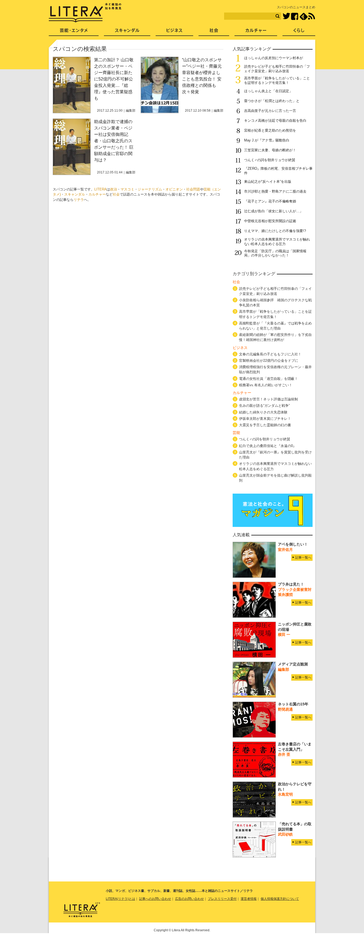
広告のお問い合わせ (189, 899)
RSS (311, 16)
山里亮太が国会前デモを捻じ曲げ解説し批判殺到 (275, 477)
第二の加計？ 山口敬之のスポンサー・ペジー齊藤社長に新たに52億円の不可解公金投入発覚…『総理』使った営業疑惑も (114, 79)
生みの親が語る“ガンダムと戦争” (264, 406)
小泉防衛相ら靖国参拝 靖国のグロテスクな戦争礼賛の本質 (275, 302)
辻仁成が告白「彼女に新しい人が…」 (273, 211)
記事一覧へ (303, 557)
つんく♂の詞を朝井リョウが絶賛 (269, 160)
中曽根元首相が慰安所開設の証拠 (270, 221)
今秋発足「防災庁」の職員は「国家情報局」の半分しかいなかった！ (275, 253)
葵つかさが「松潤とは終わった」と (272, 101)
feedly (304, 16)
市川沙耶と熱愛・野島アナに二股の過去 (275, 191)
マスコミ (127, 189)
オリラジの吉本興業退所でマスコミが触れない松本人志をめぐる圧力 (277, 241)
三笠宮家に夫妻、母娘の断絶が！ (270, 150)
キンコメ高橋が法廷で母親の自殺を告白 (275, 121)
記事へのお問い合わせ (155, 899)
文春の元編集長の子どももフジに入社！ (270, 354)
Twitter (286, 16)
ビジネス (174, 32)
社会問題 (193, 189)
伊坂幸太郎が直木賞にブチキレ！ (265, 419)
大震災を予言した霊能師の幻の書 (265, 425)
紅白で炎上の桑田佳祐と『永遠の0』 (267, 446)
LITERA (100, 189)
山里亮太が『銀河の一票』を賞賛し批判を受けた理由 (275, 454)
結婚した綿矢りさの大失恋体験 (263, 412)
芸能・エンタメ (74, 32)
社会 (116, 194)
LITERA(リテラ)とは (120, 899)
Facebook (294, 16)
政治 (113, 189)
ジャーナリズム (150, 189)
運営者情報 (249, 899)
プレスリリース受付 (222, 899)
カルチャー (97, 194)
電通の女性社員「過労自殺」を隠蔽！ (268, 379)
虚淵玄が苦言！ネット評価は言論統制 (268, 399)
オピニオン (174, 189)
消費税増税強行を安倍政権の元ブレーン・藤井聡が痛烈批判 (275, 369)
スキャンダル (74, 194)
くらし (298, 32)
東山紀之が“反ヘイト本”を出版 (267, 182)
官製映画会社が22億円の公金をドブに (268, 361)
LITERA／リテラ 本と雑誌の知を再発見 (85, 12)
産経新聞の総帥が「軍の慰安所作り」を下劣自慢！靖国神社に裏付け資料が (275, 337)
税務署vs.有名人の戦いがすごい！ (265, 385)
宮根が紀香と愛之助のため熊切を (270, 130)
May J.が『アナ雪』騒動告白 (266, 140)
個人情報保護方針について (280, 899)
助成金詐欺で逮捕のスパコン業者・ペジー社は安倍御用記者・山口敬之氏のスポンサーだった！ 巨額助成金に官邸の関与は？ (114, 140)
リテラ (79, 200)
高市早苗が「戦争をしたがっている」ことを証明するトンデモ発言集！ (277, 80)
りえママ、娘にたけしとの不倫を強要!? (275, 231)
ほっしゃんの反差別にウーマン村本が (273, 58)
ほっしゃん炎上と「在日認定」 (268, 91)
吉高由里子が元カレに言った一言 (270, 111)
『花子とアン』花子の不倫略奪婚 (270, 201)
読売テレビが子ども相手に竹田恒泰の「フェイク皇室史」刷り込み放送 (277, 68)
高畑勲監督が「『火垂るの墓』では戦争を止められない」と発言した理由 (275, 325)
